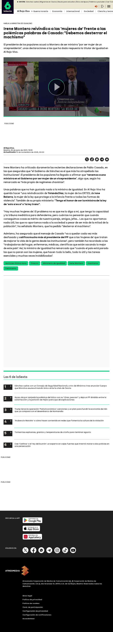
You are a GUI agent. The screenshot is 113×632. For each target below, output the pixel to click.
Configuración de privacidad (35, 611)
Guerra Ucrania (40, 11)
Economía (57, 11)
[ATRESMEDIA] (56, 571)
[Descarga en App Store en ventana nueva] (31, 530)
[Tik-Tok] (65, 552)
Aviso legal (27, 596)
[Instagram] (57, 552)
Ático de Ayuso (82, 2)
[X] (86, 160)
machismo (93, 263)
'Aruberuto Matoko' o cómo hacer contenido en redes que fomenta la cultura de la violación (59, 420)
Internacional (73, 11)
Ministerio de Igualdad (54, 263)
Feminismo (10, 268)
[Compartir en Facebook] (91, 160)
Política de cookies (31, 603)
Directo (34, 263)
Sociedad (88, 11)
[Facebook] (33, 552)
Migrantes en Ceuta (48, 2)
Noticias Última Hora (15, 263)
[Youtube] (73, 552)
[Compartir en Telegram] (101, 161)
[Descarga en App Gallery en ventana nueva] (32, 539)
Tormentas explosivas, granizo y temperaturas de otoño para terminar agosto (53, 432)
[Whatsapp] (41, 552)
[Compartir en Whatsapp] (96, 160)
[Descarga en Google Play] (32, 522)
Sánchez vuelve (32, 2)
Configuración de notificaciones (37, 615)
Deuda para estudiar (66, 2)
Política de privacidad (32, 600)
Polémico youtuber (96, 2)
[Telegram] (49, 552)
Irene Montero (76, 263)
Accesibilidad (28, 619)
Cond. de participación (33, 607)
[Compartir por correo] (106, 161)
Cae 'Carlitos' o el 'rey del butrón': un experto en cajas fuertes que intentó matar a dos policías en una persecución (62, 445)
